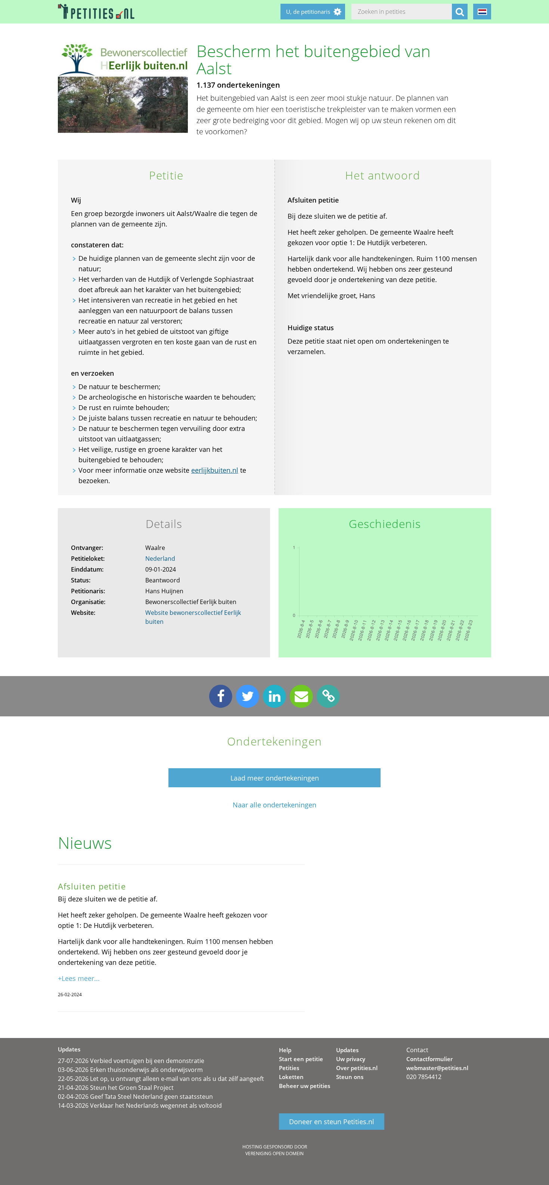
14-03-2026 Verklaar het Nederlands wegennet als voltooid (140, 1105)
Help (285, 1050)
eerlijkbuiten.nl (214, 470)
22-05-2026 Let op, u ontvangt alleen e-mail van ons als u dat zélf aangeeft (161, 1079)
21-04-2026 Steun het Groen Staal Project (116, 1088)
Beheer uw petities (304, 1085)
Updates (347, 1050)
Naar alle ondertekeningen (274, 805)
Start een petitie (301, 1059)
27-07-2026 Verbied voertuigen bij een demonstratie (131, 1061)
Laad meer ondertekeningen (274, 777)
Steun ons (349, 1077)
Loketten (291, 1077)
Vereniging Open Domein (274, 1153)
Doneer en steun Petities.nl (331, 1121)
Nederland (160, 558)
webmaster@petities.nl (437, 1068)
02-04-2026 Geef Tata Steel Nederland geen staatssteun (135, 1096)
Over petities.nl (357, 1068)
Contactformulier (429, 1059)
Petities (289, 1068)
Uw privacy (350, 1059)
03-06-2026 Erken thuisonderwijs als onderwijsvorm (130, 1070)
